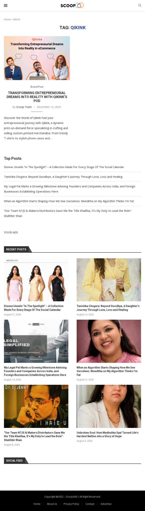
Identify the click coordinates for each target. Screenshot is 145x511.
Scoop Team (24, 107)
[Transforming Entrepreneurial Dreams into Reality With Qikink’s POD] (37, 58)
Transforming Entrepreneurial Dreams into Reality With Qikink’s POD (37, 97)
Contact (90, 504)
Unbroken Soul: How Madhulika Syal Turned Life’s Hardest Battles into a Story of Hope (108, 434)
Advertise (106, 504)
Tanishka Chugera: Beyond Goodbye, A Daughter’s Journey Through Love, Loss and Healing (63, 176)
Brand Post (37, 86)
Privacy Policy (71, 504)
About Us (52, 504)
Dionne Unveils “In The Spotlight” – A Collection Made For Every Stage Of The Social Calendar (64, 167)
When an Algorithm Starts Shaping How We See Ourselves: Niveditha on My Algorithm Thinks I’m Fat (69, 201)
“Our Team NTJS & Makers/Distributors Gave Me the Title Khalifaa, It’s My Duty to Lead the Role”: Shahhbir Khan (34, 436)
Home (7, 19)
